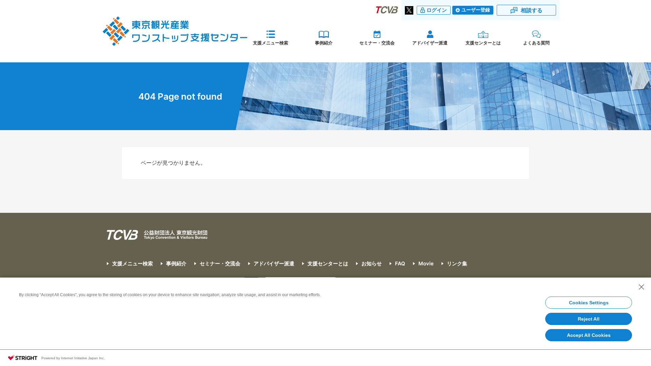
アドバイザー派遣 (430, 42)
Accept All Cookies (589, 335)
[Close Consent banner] (641, 287)
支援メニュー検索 (270, 42)
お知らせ (371, 263)
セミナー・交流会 (377, 42)
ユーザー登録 (475, 10)
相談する (531, 10)
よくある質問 (536, 42)
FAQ (400, 263)
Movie (426, 263)
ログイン (437, 10)
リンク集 (457, 263)
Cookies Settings (589, 302)
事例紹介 (324, 42)
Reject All (588, 319)
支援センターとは (483, 42)
